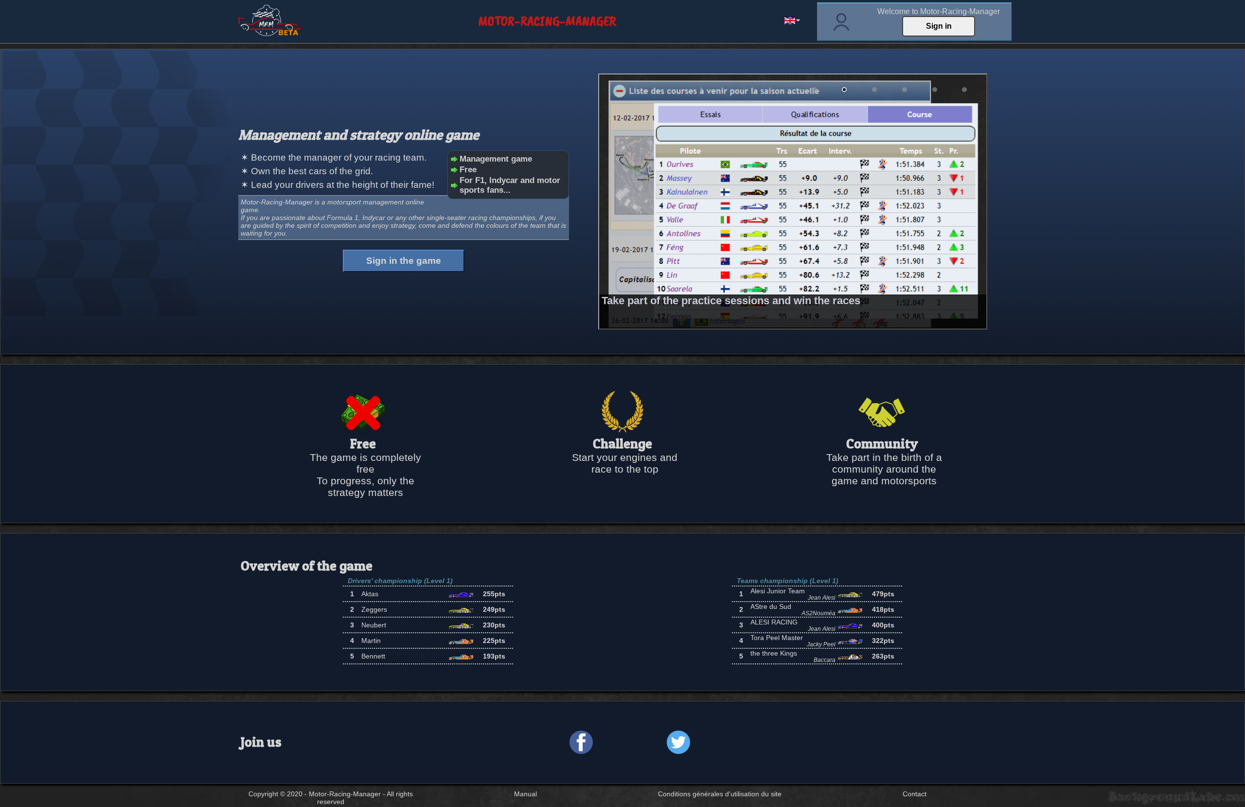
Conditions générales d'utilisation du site (720, 794)
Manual (525, 794)
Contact (914, 794)
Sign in (939, 26)
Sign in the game (403, 261)
